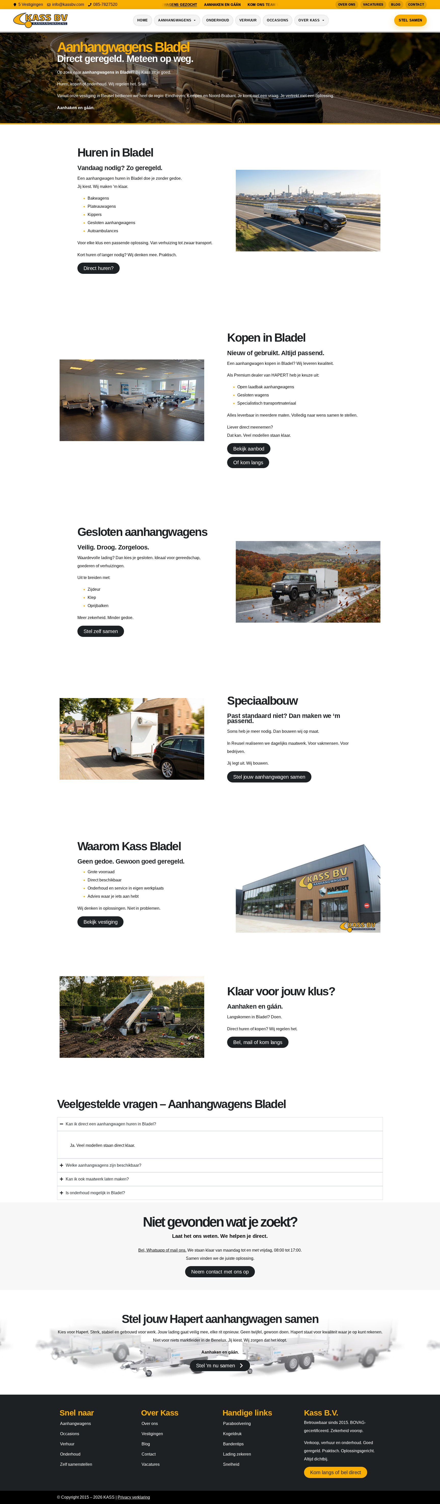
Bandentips (233, 1444)
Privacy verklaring (134, 1497)
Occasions (277, 20)
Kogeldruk (232, 1434)
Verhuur (248, 20)
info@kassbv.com (68, 4)
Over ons (346, 4)
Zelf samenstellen (76, 1464)
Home (142, 20)
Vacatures (373, 4)
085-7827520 (105, 4)
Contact (416, 4)
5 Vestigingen (30, 4)
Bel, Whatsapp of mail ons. (162, 1250)
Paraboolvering (237, 1423)
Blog (396, 4)
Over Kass (309, 20)
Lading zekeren (237, 1454)
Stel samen (410, 20)
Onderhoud (217, 20)
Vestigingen (152, 1434)
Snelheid (231, 1464)
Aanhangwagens (174, 20)
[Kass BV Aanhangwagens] (40, 20)
